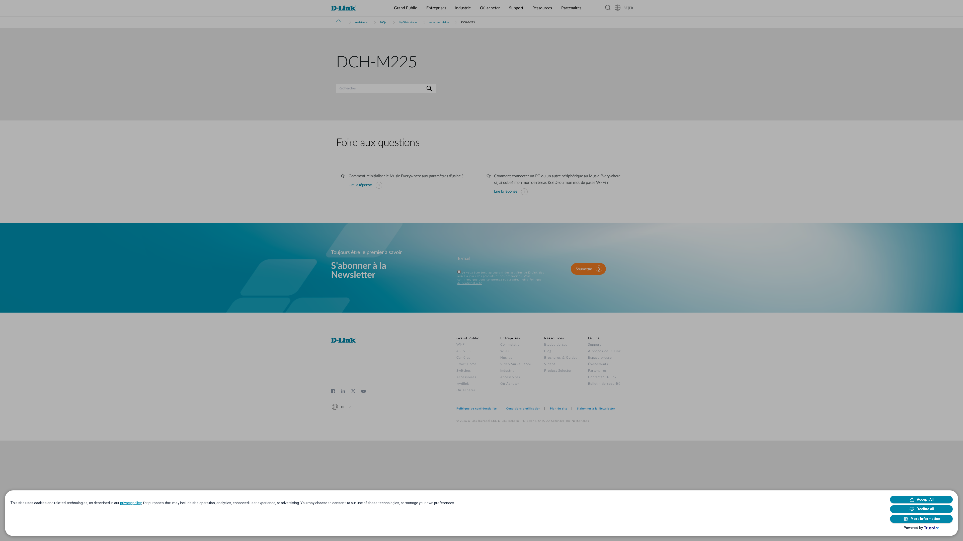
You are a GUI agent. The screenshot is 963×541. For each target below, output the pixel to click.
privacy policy (130, 503)
